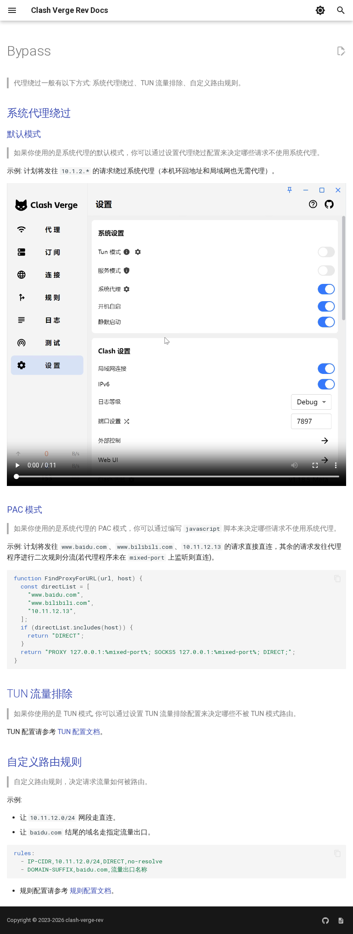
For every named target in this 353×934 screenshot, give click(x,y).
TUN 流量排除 (40, 694)
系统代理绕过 (39, 113)
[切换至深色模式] (320, 10)
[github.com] (325, 920)
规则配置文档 (90, 891)
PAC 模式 (24, 509)
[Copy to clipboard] (337, 578)
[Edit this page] (341, 51)
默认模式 (24, 134)
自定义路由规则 (44, 762)
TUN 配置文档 (79, 732)
